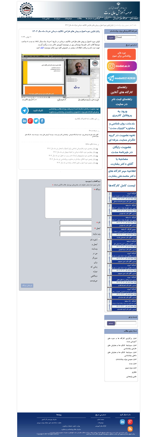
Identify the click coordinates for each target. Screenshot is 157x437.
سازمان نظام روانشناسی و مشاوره (71, 429)
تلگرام (134, 373)
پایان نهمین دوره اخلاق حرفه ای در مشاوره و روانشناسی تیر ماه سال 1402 (72, 159)
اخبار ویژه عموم (130, 368)
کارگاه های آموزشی (120, 19)
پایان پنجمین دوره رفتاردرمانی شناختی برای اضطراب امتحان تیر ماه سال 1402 (71, 149)
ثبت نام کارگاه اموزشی (75, 135)
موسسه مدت (35, 135)
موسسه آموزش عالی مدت (46, 135)
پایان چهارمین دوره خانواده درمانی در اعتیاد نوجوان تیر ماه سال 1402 (74, 152)
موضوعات (101, 422)
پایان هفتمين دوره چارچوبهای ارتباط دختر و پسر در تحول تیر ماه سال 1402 (72, 156)
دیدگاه (97, 189)
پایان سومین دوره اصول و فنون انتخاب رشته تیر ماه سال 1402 (76, 163)
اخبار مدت (132, 364)
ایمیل (97, 228)
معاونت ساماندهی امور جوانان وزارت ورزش (49, 422)
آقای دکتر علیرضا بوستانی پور (90, 135)
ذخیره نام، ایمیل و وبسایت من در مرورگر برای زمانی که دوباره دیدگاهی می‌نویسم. (93, 260)
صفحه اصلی (100, 419)
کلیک (42, 48)
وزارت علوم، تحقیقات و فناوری (71, 426)
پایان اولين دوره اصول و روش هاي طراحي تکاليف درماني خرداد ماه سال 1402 (66, 31)
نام (98, 222)
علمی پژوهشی (131, 377)
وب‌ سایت (96, 234)
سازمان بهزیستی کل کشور (49, 419)
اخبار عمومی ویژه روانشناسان (126, 360)
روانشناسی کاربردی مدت (61, 135)
